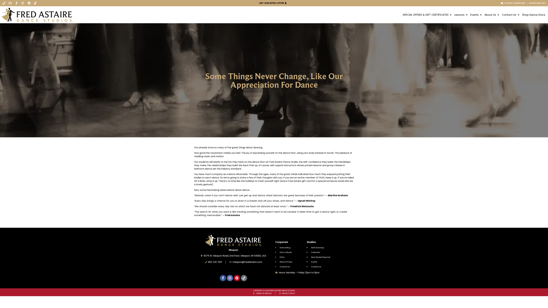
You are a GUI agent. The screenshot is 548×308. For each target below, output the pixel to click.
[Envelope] (10, 3)
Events (474, 14)
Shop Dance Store (533, 14)
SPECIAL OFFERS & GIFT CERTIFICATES (426, 14)
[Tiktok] (35, 3)
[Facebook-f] (16, 3)
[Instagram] (23, 3)
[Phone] (4, 3)
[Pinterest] (29, 3)
